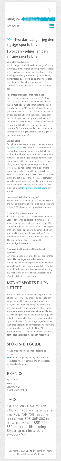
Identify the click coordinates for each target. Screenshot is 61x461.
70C (37, 406)
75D (9, 415)
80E (27, 418)
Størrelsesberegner (17, 364)
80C (14, 419)
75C (51, 410)
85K (26, 427)
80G (42, 418)
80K (13, 423)
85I (21, 427)
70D (43, 406)
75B (46, 410)
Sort (25, 434)
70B (32, 406)
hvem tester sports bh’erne (34, 188)
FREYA (9, 383)
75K (47, 415)
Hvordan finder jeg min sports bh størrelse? (28, 360)
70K (41, 411)
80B (9, 419)
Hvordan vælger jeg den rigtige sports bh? (28, 357)
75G (31, 414)
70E (10, 409)
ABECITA (11, 380)
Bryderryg (14, 430)
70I (36, 410)
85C (24, 423)
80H (48, 419)
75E (16, 414)
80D (20, 419)
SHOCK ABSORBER (15, 390)
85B (18, 423)
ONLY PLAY (12, 386)
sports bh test (15, 147)
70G (24, 410)
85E (37, 422)
